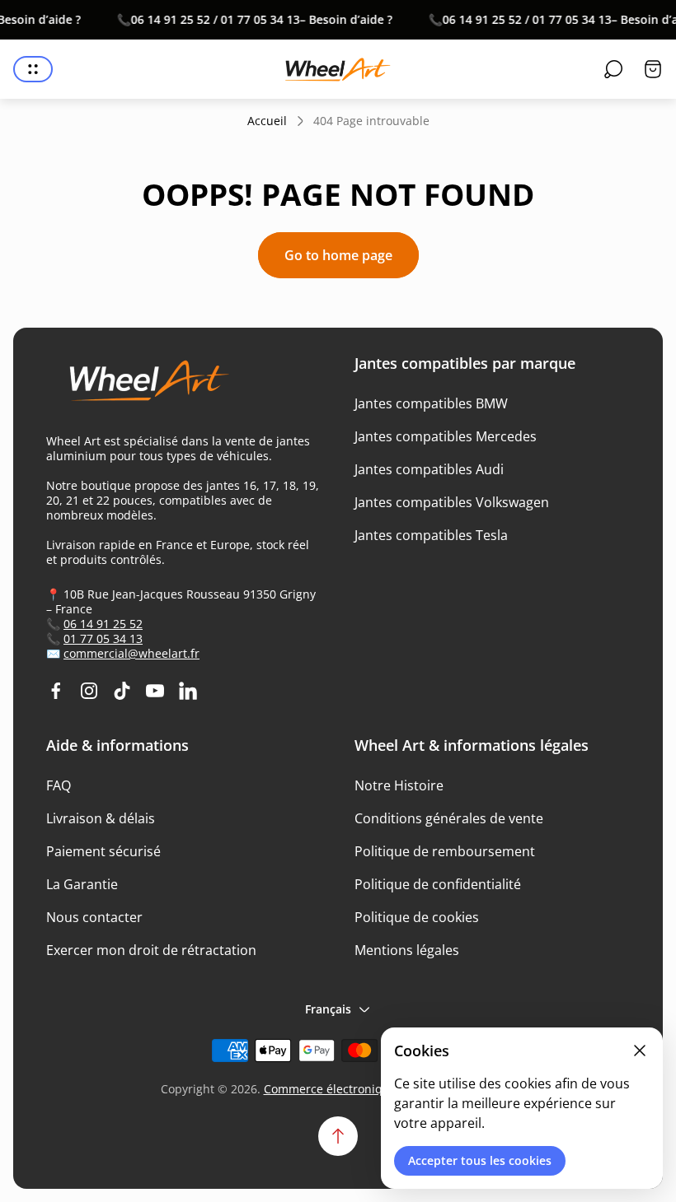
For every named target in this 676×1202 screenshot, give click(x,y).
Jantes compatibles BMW (431, 403)
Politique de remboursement (444, 851)
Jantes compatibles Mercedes (445, 436)
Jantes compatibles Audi (429, 469)
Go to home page (338, 255)
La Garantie (82, 884)
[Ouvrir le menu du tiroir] (33, 69)
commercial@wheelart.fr (131, 653)
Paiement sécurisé (103, 851)
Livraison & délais (100, 818)
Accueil (267, 121)
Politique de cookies (416, 917)
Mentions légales (406, 950)
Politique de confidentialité (437, 884)
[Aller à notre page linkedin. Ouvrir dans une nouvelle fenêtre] (188, 691)
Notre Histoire (399, 785)
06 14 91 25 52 (103, 623)
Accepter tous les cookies (480, 1160)
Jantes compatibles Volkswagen (451, 502)
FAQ (58, 785)
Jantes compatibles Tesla (431, 535)
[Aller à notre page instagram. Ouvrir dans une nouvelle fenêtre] (89, 691)
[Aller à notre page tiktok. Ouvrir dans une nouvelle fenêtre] (122, 691)
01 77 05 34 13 (103, 638)
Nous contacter (94, 917)
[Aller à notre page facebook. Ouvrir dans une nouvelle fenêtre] (56, 691)
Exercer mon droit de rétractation (151, 950)
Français (328, 1009)
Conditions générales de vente (448, 818)
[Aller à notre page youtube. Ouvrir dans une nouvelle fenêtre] (155, 691)
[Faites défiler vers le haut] (338, 1136)
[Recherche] (613, 69)
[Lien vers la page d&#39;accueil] (141, 387)
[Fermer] (640, 1050)
